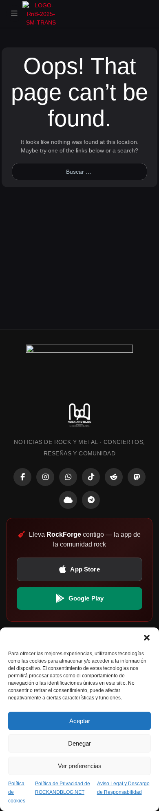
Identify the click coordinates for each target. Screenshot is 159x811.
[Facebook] (22, 477)
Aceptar (79, 720)
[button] (147, 638)
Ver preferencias (80, 765)
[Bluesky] (68, 500)
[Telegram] (91, 500)
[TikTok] (91, 477)
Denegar (79, 743)
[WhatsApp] (68, 477)
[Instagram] (45, 477)
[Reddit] (114, 477)
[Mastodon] (137, 477)
